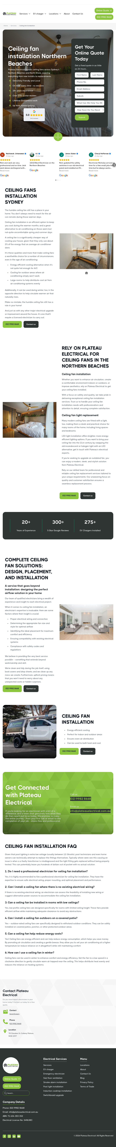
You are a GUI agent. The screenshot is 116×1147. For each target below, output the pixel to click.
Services (23, 14)
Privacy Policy (86, 1082)
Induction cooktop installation (57, 1091)
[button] (24, 13)
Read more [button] (4, 171)
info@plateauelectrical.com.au (90, 811)
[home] (9, 14)
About (67, 14)
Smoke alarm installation (55, 1082)
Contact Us (77, 14)
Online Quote (104, 10)
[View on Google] (2, 155)
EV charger (38, 14)
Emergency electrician (54, 1074)
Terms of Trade (87, 1086)
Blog (82, 1078)
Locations (53, 14)
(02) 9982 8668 (104, 17)
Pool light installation (53, 1086)
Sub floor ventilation (52, 1078)
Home (6, 26)
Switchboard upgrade (53, 1095)
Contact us (31, 324)
